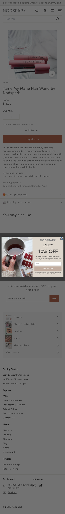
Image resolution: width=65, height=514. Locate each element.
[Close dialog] (61, 239)
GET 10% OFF (48, 268)
